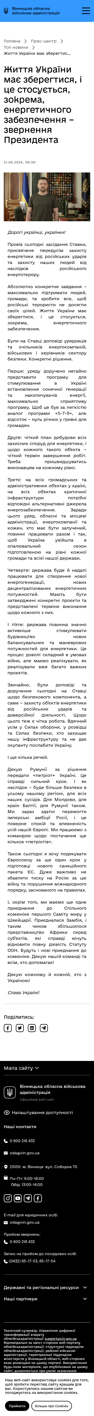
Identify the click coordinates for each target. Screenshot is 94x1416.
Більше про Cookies (51, 1406)
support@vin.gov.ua (61, 1338)
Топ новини (16, 47)
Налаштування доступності (42, 1112)
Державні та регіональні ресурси (41, 1287)
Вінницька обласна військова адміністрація (36, 10)
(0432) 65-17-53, (23, 1261)
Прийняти (17, 1406)
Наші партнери (20, 1298)
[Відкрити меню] (86, 11)
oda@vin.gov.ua (25, 1222)
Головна (12, 41)
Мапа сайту (18, 1068)
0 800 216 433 (22, 1242)
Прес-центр (44, 41)
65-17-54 (47, 1261)
